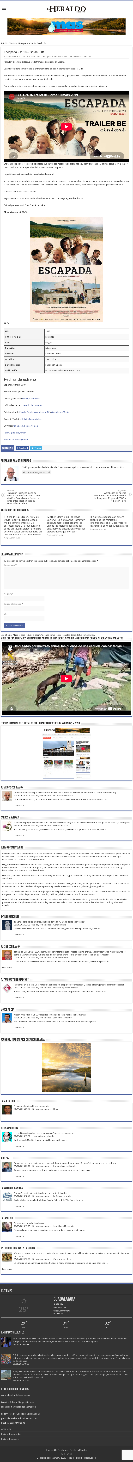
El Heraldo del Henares (31, 405)
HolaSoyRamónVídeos (32, 419)
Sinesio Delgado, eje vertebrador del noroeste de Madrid (40, 1193)
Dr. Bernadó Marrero (63, 795)
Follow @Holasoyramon (15, 433)
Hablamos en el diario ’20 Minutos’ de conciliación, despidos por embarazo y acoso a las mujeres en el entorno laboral (69, 985)
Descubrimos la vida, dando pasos (30, 1223)
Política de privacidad (11, 1434)
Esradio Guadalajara (28, 412)
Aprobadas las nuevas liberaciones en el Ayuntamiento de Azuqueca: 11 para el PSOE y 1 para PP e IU (110, 496)
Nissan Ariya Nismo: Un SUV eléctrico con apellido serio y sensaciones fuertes (50, 1015)
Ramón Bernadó (13, 56)
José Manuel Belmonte (63, 1226)
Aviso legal (6, 1429)
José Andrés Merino (62, 1017)
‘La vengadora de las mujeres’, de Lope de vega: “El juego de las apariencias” (49, 922)
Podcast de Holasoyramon (16, 439)
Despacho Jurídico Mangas (65, 987)
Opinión (14, 43)
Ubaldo (50, 1136)
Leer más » (19, 805)
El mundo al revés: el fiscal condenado (31, 1106)
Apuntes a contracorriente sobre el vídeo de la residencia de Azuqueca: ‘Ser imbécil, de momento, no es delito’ (65, 1163)
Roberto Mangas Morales (65, 1166)
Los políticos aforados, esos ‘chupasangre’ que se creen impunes (44, 1133)
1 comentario (38, 1136)
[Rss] (62, 1454)
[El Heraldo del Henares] (66, 9)
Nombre (8, 594)
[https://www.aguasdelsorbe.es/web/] (66, 26)
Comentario (10, 565)
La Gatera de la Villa (62, 1196)
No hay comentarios (41, 795)
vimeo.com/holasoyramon (25, 426)
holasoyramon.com (31, 398)
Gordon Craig (59, 925)
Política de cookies (9, 1439)
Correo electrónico (13, 604)
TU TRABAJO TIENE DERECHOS (15, 979)
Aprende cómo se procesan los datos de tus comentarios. (68, 635)
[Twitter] (67, 1454)
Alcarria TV (44, 412)
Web (6, 614)
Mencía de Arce (60, 825)
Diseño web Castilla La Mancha (72, 1450)
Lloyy (55, 1109)
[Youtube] (71, 1454)
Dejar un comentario (82, 56)
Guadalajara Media (60, 412)
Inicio (5, 43)
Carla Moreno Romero (63, 1259)
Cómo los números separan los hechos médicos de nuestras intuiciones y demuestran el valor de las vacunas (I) (65, 792)
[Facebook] (65, 1454)
